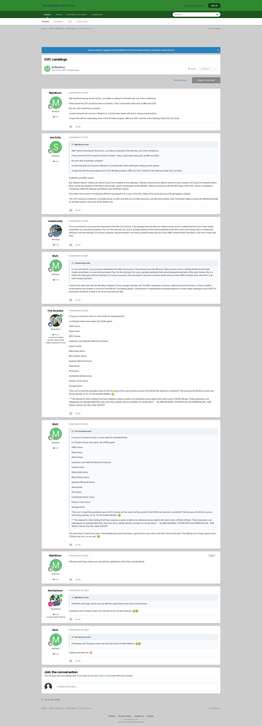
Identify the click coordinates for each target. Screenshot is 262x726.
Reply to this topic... (68, 686)
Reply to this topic (206, 80)
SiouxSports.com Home (76, 14)
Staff (70, 21)
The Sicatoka (55, 310)
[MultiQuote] (71, 127)
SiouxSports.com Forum (58, 5)
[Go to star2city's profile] (56, 147)
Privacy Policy (125, 716)
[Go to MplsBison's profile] (47, 69)
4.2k (57, 161)
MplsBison (60, 67)
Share (193, 69)
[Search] (217, 14)
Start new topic (180, 80)
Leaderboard (96, 14)
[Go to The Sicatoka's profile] (56, 320)
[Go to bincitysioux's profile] (56, 600)
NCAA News (73, 70)
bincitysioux (55, 590)
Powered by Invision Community (131, 722)
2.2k (57, 117)
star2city (55, 137)
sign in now (104, 675)
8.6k (57, 614)
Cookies (150, 716)
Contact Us (139, 716)
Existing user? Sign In (194, 6)
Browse (47, 14)
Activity (59, 14)
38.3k (56, 334)
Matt (55, 255)
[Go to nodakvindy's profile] (56, 231)
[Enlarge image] (112, 394)
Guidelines (58, 21)
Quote (78, 126)
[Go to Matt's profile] (56, 265)
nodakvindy (55, 221)
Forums (45, 21)
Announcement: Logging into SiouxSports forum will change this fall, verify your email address (131, 50)
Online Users (82, 21)
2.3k (57, 245)
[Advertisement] (123, 40)
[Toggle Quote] (73, 144)
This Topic (206, 14)
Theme (111, 716)
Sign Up (214, 5)
